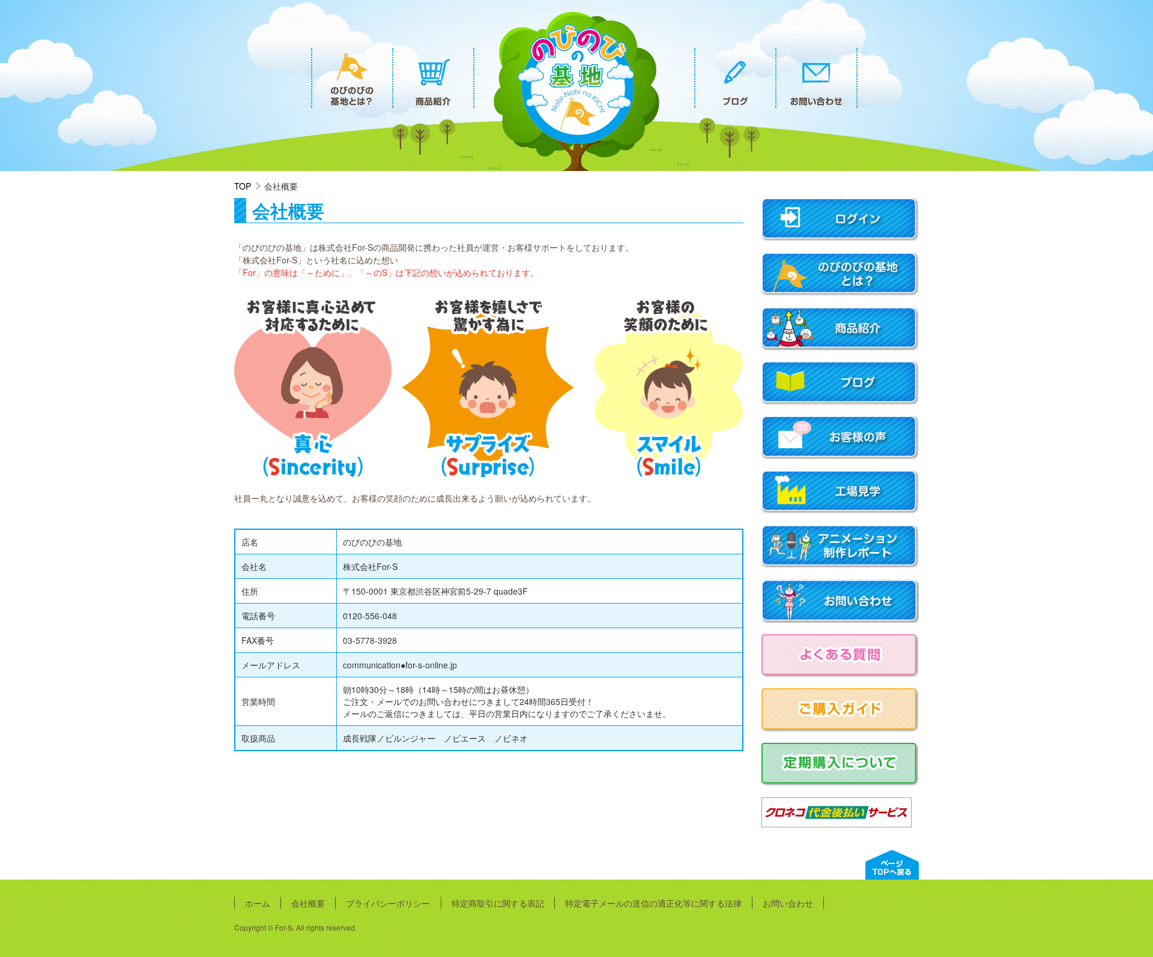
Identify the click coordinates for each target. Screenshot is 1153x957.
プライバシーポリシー (388, 903)
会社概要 (308, 903)
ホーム (257, 903)
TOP (242, 186)
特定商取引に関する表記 (498, 903)
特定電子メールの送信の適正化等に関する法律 (653, 903)
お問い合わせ (788, 903)
